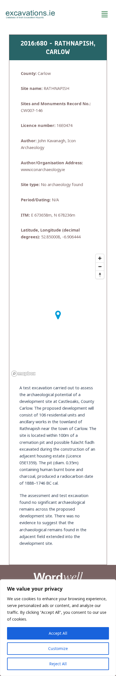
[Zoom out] (100, 266)
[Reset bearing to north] (100, 275)
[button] (85, 14)
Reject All (58, 663)
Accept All (58, 633)
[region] (58, 627)
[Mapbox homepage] (23, 373)
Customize (58, 648)
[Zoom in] (100, 258)
